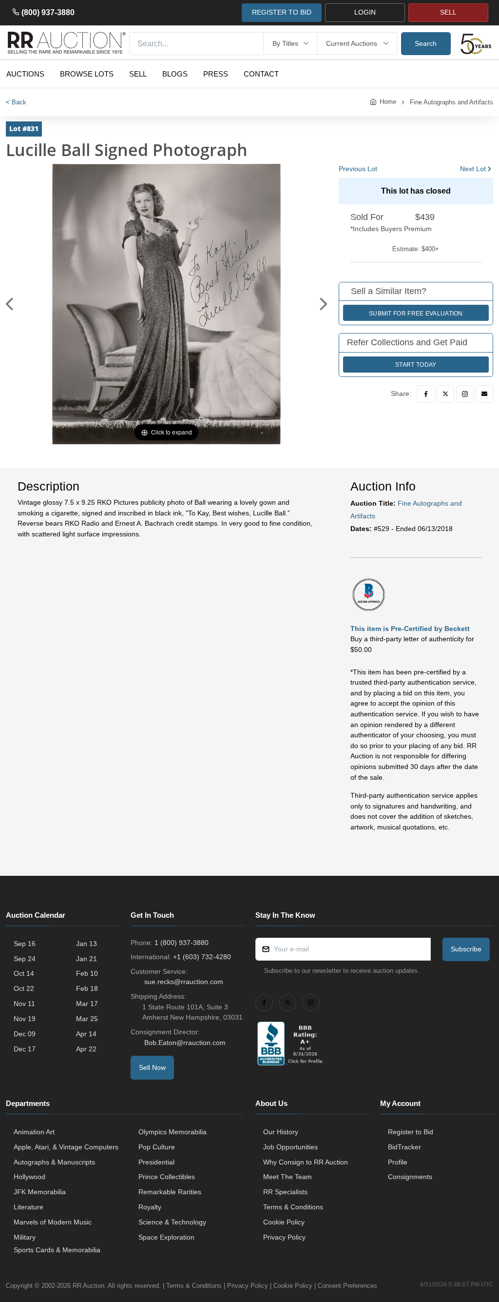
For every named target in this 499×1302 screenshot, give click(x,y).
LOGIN (365, 12)
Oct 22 (24, 988)
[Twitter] (445, 394)
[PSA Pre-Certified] (368, 594)
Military (25, 1237)
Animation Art (34, 1132)
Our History (280, 1132)
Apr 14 (86, 1034)
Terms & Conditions (293, 1207)
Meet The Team (287, 1177)
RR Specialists (285, 1192)
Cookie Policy (284, 1222)
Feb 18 (87, 988)
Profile (397, 1162)
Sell (138, 74)
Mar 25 (87, 1019)
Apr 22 (86, 1049)
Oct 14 (24, 973)
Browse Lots (87, 74)
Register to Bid (410, 1132)
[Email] (484, 394)
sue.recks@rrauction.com (183, 982)
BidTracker (404, 1147)
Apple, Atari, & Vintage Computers (66, 1147)
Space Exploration (166, 1237)
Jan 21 (86, 959)
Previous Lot (358, 169)
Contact (261, 74)
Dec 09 (25, 1034)
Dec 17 (25, 1049)
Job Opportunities (290, 1147)
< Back (16, 102)
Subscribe (466, 949)
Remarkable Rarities (169, 1192)
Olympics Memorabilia (172, 1132)
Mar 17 (87, 1003)
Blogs (175, 74)
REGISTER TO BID (281, 12)
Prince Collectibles (166, 1177)
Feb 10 (87, 973)
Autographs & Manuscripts (54, 1162)
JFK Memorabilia (40, 1192)
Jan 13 (86, 943)
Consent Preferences (347, 1285)
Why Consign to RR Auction (305, 1162)
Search (426, 43)
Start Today (415, 364)
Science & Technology (172, 1222)
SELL (448, 12)
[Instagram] (465, 394)
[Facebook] (426, 394)
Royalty (149, 1207)
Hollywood (29, 1177)
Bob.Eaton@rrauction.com (185, 1042)
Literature (28, 1207)
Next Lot (473, 169)
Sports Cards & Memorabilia (57, 1250)
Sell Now (152, 1067)
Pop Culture (156, 1147)
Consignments (410, 1177)
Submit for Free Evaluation (416, 313)
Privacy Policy (284, 1237)
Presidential (156, 1162)
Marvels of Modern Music (53, 1222)
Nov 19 (25, 1019)
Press (215, 74)
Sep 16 (25, 943)
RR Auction (88, 1285)
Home (388, 101)
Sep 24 (25, 959)
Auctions (25, 74)
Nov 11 (24, 1003)
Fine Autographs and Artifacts (451, 102)
